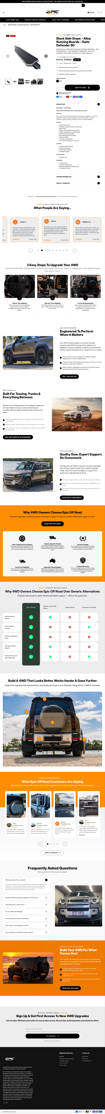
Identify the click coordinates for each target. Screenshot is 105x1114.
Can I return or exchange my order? (16, 925)
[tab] (38, 250)
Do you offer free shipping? (14, 911)
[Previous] (31, 250)
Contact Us (85, 1058)
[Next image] (46, 56)
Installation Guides (63, 1060)
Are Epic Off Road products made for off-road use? (21, 897)
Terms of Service (63, 1063)
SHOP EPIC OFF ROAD (52, 524)
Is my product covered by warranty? (17, 918)
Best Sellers (85, 1056)
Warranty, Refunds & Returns (66, 1058)
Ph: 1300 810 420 (86, 1060)
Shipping (64, 57)
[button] (8, 82)
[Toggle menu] (3, 12)
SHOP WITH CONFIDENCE (71, 498)
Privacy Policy (62, 1065)
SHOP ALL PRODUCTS (51, 853)
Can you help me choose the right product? (19, 932)
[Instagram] (6, 1103)
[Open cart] (101, 12)
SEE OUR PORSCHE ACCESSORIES (18, 437)
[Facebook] (4, 1103)
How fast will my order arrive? (15, 904)
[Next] (74, 250)
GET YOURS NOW (51, 1036)
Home (4, 24)
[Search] (83, 5)
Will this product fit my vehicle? (15, 880)
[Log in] (98, 13)
